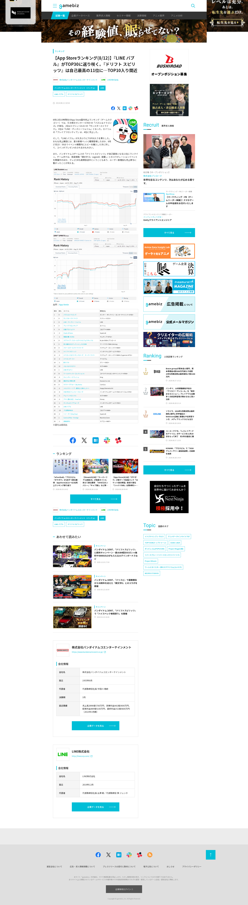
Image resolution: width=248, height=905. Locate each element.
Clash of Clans (68, 333)
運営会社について (54, 866)
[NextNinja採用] (169, 497)
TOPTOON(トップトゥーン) (155, 542)
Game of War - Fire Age (71, 418)
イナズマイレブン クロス (154, 536)
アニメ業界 (158, 15)
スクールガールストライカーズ (73, 348)
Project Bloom (151, 561)
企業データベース (80, 15)
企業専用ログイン (123, 889)
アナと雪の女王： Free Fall (72, 399)
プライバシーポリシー (192, 866)
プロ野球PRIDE (68, 410)
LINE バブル (58, 94)
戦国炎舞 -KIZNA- (69, 337)
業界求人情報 (103, 15)
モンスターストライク (71, 318)
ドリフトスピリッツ (75, 94)
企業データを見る (95, 725)
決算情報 (141, 15)
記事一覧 (60, 15)
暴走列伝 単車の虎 (69, 381)
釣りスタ (66, 362)
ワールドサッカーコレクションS (74, 373)
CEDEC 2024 (175, 542)
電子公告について (151, 866)
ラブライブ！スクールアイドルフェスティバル (78, 340)
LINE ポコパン (68, 370)
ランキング (59, 51)
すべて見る (96, 499)
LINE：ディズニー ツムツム (72, 322)
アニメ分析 (177, 15)
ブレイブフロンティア (71, 326)
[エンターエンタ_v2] (169, 100)
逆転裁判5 (67, 421)
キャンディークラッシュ (71, 377)
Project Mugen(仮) (176, 548)
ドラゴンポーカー (69, 359)
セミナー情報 (124, 15)
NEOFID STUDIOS (152, 573)
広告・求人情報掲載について (82, 866)
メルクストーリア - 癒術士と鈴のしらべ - (77, 388)
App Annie (64, 304)
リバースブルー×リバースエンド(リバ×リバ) (162, 555)
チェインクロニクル (70, 396)
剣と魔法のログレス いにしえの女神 (75, 344)
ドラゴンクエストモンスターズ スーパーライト (79, 355)
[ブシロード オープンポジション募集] (169, 65)
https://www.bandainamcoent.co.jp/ (87, 652)
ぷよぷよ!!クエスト (70, 366)
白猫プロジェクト (69, 329)
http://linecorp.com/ (81, 756)
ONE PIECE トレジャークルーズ (73, 392)
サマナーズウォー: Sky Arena (73, 384)
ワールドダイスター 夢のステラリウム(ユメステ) (163, 567)
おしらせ (170, 866)
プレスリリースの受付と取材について (119, 866)
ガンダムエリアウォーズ (71, 403)
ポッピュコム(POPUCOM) (154, 548)
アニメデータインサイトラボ (179, 536)
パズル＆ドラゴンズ (70, 315)
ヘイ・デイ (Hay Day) (71, 414)
